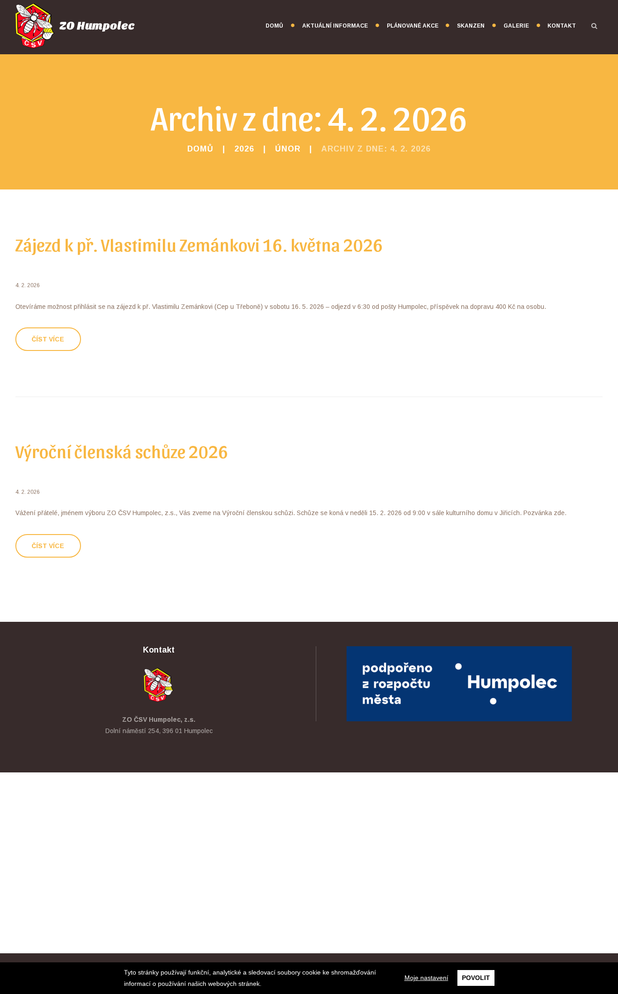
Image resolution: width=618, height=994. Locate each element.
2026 (244, 148)
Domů (200, 148)
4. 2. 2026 (27, 285)
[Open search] (594, 26)
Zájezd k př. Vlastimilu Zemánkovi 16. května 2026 (199, 244)
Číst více (48, 339)
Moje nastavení (426, 977)
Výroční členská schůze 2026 (121, 450)
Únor (287, 148)
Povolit (476, 977)
